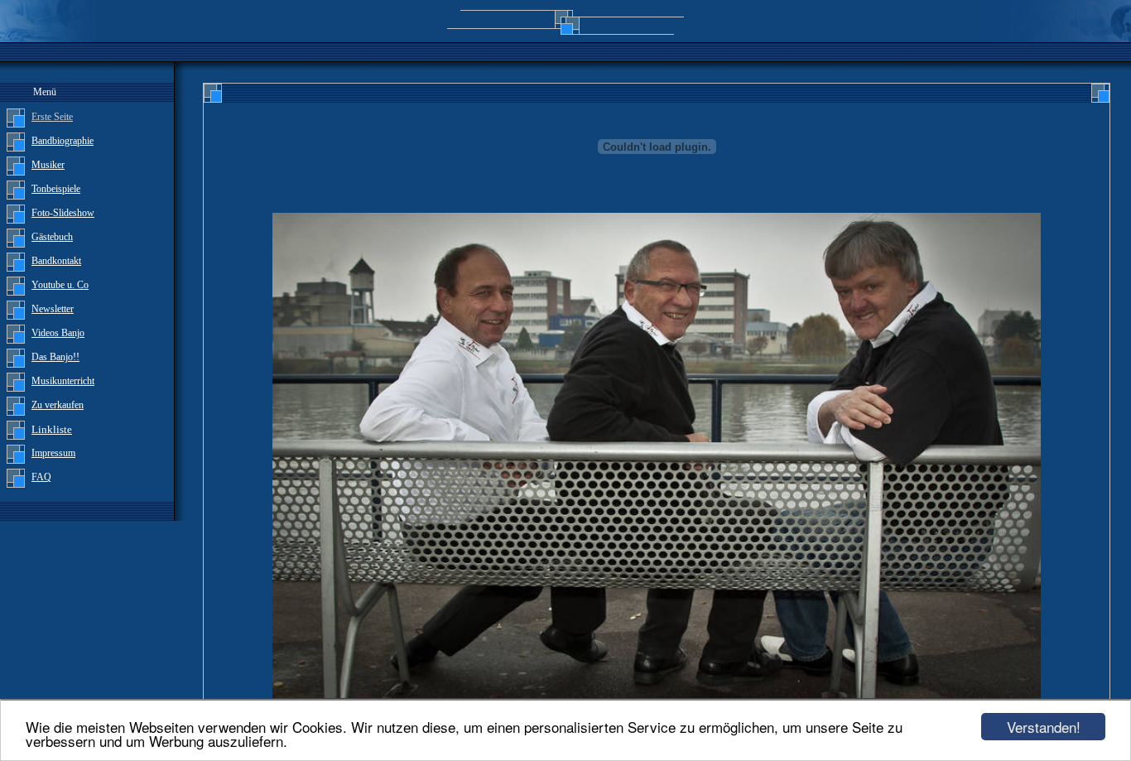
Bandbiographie (62, 141)
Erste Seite (52, 117)
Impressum (53, 453)
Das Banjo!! (55, 357)
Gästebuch (52, 237)
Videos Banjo (57, 333)
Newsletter (52, 309)
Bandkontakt (56, 261)
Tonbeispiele (55, 189)
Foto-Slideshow (62, 213)
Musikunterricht (62, 381)
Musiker (48, 165)
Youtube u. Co (60, 285)
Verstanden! (1043, 726)
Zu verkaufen (57, 405)
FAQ (41, 477)
